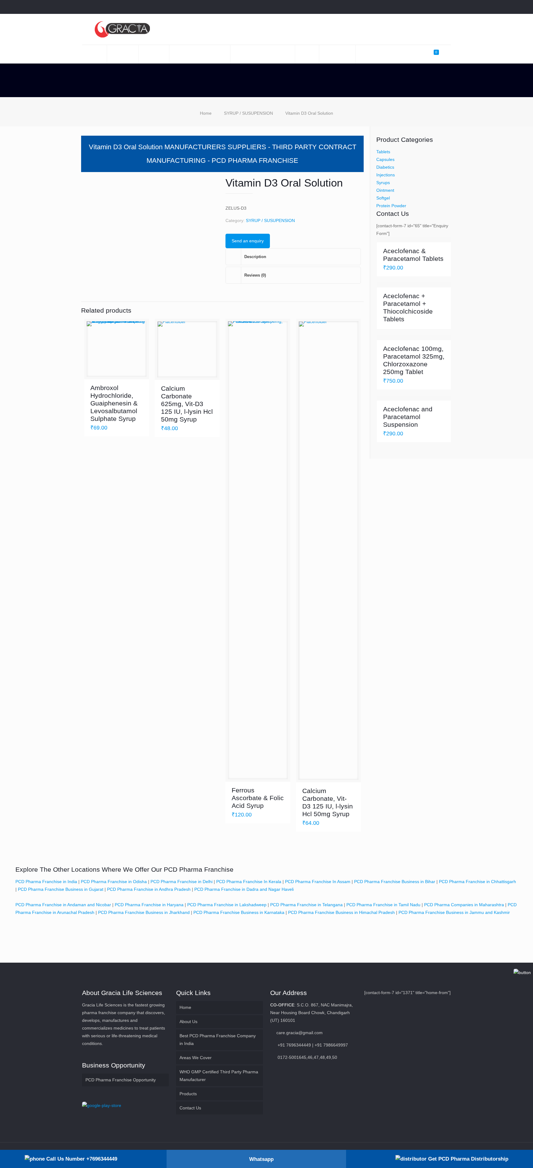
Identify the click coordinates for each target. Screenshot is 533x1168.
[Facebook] (414, 6)
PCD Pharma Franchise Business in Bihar (394, 881)
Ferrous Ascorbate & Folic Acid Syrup (258, 798)
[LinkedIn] (431, 6)
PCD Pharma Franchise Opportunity (120, 1079)
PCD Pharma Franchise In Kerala (248, 881)
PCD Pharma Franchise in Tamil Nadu (383, 904)
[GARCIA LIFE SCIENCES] (122, 29)
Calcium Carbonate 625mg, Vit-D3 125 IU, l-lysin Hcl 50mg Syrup (187, 404)
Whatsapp (261, 1159)
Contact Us (190, 1107)
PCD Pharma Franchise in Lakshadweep (226, 904)
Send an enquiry (248, 240)
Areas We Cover (196, 1057)
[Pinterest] (439, 6)
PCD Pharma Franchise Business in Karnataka (238, 912)
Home (206, 113)
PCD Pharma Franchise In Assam (317, 881)
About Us (188, 1021)
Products (188, 1093)
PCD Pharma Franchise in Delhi (182, 881)
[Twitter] (422, 6)
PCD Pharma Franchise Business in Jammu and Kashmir (454, 912)
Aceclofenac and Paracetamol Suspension (407, 416)
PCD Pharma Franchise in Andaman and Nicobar (63, 904)
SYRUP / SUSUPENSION (248, 113)
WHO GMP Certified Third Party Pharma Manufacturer (219, 1075)
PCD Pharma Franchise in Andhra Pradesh (149, 889)
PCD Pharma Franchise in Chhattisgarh (477, 881)
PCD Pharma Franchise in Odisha (114, 881)
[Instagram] (447, 6)
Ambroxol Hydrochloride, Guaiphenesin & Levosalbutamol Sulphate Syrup (114, 403)
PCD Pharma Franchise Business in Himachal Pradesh (341, 912)
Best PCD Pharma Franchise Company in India (218, 1039)
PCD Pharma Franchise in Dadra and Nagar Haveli (244, 889)
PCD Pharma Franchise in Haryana (149, 904)
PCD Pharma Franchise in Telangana (306, 904)
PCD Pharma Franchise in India (46, 881)
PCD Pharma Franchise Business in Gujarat (60, 889)
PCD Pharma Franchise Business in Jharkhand (144, 912)
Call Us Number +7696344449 (81, 1159)
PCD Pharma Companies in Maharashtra (464, 904)
